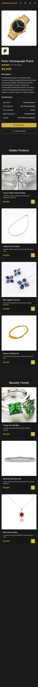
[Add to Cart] (33, 202)
